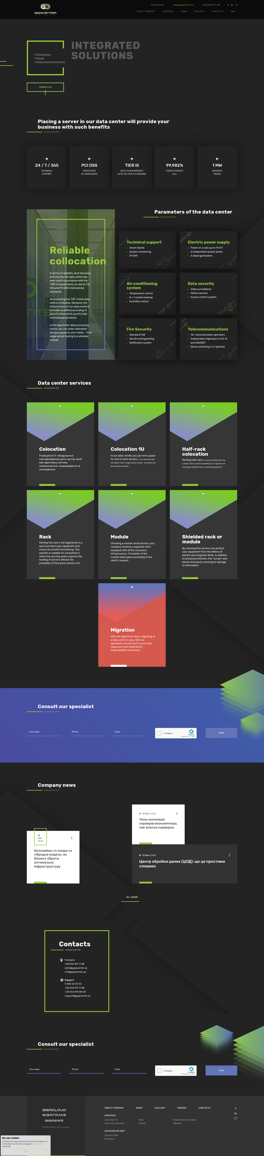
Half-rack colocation (114, 1123)
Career (181, 1108)
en (232, 11)
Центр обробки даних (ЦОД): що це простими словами (182, 864)
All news (132, 897)
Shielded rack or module (184, 1120)
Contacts (217, 11)
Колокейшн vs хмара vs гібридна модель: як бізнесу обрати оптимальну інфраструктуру (53, 859)
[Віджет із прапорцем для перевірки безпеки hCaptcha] (176, 733)
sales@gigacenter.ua (183, 5)
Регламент (110, 1139)
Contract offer (111, 1135)
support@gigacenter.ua (77, 996)
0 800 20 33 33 (73, 984)
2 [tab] (3, 66)
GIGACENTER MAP (115, 1131)
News (184, 11)
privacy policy (38, 1144)
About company (146, 11)
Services (168, 11)
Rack (141, 1120)
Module (142, 1123)
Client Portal (157, 5)
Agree (25, 1151)
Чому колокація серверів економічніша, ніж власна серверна (158, 823)
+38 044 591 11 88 (211, 5)
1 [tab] (6, 62)
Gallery (199, 11)
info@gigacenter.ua (75, 972)
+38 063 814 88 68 (75, 992)
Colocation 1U (111, 1120)
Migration (177, 1123)
